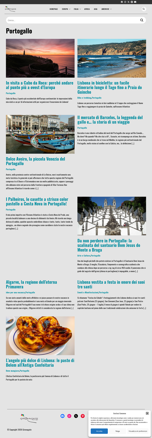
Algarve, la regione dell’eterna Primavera (31, 284)
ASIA (95, 9)
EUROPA (65, 9)
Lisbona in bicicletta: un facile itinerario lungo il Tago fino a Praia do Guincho (109, 87)
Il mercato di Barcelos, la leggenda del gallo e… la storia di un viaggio (110, 119)
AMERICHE (105, 9)
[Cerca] (142, 20)
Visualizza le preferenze (138, 431)
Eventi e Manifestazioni (87, 292)
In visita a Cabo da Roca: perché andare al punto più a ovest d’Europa (39, 85)
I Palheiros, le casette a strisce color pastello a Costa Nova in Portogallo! (37, 201)
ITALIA (76, 9)
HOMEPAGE (54, 9)
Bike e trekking (84, 97)
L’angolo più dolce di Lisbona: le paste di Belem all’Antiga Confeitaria (40, 362)
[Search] (144, 9)
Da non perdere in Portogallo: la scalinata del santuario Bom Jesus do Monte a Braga (108, 245)
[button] (147, 413)
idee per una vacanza (15, 292)
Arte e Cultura (83, 255)
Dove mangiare (12, 370)
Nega (118, 431)
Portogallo (10, 93)
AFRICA (87, 9)
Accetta (99, 431)
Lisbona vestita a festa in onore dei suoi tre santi (111, 284)
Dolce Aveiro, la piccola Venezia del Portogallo (35, 161)
